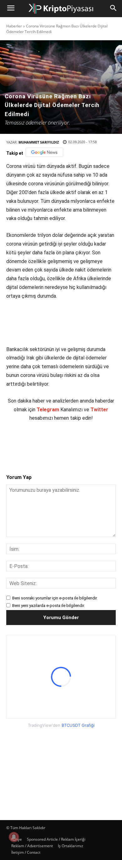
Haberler (14, 26)
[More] (104, 442)
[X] (46, 442)
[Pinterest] (61, 442)
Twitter (99, 410)
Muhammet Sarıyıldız (38, 142)
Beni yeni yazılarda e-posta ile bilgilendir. (48, 605)
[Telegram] (90, 442)
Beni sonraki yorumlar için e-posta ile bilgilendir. (55, 598)
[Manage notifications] (14, 837)
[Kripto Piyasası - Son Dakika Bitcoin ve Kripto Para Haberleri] (61, 8)
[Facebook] (32, 442)
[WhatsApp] (75, 442)
